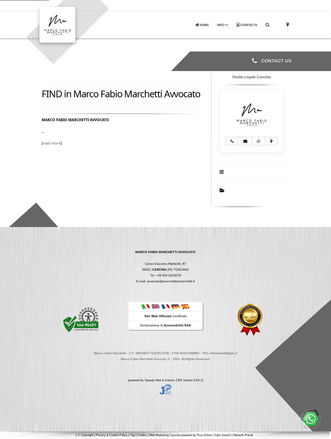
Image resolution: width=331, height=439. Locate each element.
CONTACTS (248, 25)
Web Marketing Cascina (164, 435)
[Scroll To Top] (323, 434)
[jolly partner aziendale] (165, 390)
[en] (155, 306)
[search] (267, 25)
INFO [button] (221, 25)
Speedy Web (153, 380)
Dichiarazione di (165, 325)
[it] (145, 306)
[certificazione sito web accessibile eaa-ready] (81, 319)
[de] (175, 306)
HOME (204, 25)
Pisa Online (204, 435)
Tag (132, 435)
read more (52, 143)
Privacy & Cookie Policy (111, 435)
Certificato (165, 316)
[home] (69, 24)
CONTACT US (274, 61)
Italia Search (222, 435)
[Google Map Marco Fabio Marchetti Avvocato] (287, 24)
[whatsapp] (310, 419)
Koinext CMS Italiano (179, 380)
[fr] (165, 306)
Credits (141, 435)
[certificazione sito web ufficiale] (250, 319)
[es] (185, 306)
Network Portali (243, 435)
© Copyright (85, 435)
